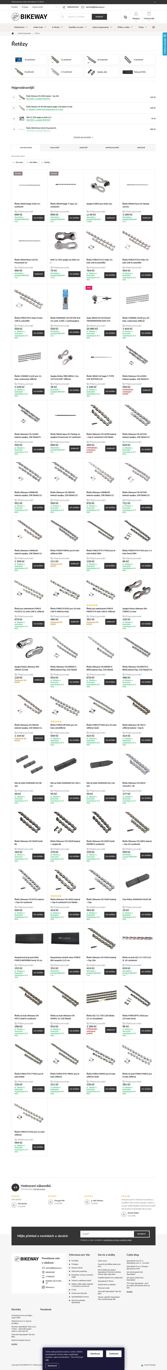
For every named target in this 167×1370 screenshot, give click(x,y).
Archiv (129, 1292)
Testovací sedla (103, 1288)
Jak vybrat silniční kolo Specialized (135, 1279)
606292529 (50, 1272)
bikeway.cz (50, 1287)
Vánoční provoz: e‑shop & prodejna (21, 1322)
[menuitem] (21, 27)
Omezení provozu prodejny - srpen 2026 (22, 1316)
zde (47, 1359)
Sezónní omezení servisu (20, 1340)
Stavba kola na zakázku (107, 1284)
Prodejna (25, 7)
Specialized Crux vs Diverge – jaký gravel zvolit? (138, 1267)
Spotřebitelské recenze (80, 1297)
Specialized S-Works (106, 1281)
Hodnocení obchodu (79, 1293)
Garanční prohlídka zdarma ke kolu (109, 1265)
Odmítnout (95, 1353)
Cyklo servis (102, 1261)
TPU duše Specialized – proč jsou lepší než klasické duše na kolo (138, 1285)
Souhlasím (113, 1353)
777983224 (50, 1276)
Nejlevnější (54, 148)
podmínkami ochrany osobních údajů (118, 1240)
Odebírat (141, 1234)
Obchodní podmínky (79, 1271)
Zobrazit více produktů (82, 137)
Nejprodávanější (112, 148)
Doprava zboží (37, 7)
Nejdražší (83, 148)
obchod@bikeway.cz (54, 1268)
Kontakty (14, 7)
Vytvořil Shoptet (150, 1365)
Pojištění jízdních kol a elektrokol (110, 1278)
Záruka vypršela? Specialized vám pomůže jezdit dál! (108, 1298)
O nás (74, 1290)
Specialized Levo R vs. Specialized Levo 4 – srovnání (138, 1262)
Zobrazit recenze (39, 1189)
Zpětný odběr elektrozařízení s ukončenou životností (82, 1285)
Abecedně (141, 148)
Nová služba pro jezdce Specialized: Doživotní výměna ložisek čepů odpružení (109, 1272)
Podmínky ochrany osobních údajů (82, 1276)
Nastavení (52, 1365)
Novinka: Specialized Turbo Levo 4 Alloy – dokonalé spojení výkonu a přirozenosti (23, 1329)
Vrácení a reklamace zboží (81, 1280)
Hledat (99, 16)
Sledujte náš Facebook (53, 1282)
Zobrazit (111, 218)
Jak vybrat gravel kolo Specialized (135, 1273)
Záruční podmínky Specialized (78, 1301)
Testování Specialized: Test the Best (109, 1292)
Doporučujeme (26, 148)
